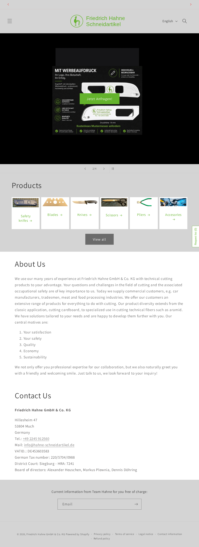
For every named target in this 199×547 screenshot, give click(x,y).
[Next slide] (104, 168)
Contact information (170, 534)
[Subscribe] (136, 504)
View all (99, 239)
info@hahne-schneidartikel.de (49, 444)
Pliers (141, 215)
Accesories (173, 215)
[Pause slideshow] (114, 168)
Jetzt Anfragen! (100, 99)
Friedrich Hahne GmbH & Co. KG (45, 534)
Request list (195, 236)
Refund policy (102, 538)
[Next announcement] (191, 4)
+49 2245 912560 (36, 438)
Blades (52, 215)
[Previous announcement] (8, 4)
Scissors (112, 215)
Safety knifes (25, 218)
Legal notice (146, 534)
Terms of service (124, 534)
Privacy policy (102, 534)
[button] (10, 21)
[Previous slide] (85, 168)
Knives (82, 215)
